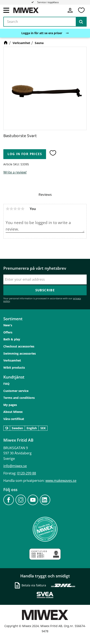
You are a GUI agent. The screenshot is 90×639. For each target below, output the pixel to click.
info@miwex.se (15, 466)
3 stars (15, 209)
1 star (7, 209)
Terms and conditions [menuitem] (19, 398)
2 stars (11, 209)
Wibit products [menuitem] (14, 367)
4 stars (19, 209)
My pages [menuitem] (10, 405)
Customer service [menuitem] (15, 391)
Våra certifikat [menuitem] (13, 419)
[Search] (81, 21)
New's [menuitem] (7, 325)
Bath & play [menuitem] (11, 339)
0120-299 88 (26, 473)
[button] (6, 10)
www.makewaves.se (60, 480)
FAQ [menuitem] (6, 384)
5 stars (22, 209)
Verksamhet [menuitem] (12, 360)
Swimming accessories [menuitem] (19, 353)
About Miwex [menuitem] (13, 412)
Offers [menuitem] (7, 332)
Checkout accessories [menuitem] (18, 346)
